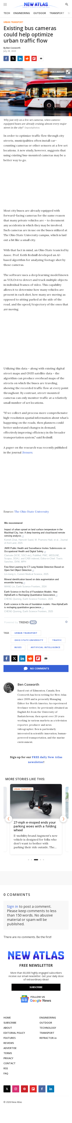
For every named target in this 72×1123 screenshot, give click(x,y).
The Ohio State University (31, 511)
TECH (6, 13)
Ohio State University (29, 640)
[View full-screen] (68, 72)
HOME (7, 1017)
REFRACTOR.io (48, 1038)
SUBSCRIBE (9, 1022)
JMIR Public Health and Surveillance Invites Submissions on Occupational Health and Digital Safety (35, 550)
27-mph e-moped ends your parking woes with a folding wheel (35, 826)
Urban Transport (13, 22)
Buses (18, 647)
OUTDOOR (39, 13)
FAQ (5, 1073)
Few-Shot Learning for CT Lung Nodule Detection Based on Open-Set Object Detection (34, 568)
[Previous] (8, 818)
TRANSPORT (56, 13)
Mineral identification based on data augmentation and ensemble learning (31, 581)
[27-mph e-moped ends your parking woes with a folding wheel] (36, 801)
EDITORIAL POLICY (14, 1032)
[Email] (41, 58)
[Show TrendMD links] (66, 621)
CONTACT (9, 1063)
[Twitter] (13, 58)
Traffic (57, 640)
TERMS (7, 1053)
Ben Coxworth (28, 684)
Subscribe (36, 987)
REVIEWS (8, 1043)
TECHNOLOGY (47, 1027)
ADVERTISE (10, 1048)
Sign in (12, 906)
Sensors (27, 452)
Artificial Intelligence (45, 647)
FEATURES (9, 1038)
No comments (39, 668)
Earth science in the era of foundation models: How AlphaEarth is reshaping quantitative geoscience (36, 606)
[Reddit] (27, 58)
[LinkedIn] (20, 58)
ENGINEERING (21, 13)
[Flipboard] (34, 58)
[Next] (63, 818)
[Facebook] (6, 58)
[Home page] (35, 6)
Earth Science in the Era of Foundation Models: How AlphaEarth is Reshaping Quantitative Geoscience (30, 593)
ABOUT (7, 1027)
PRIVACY (8, 1058)
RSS (5, 1068)
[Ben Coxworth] (8, 688)
